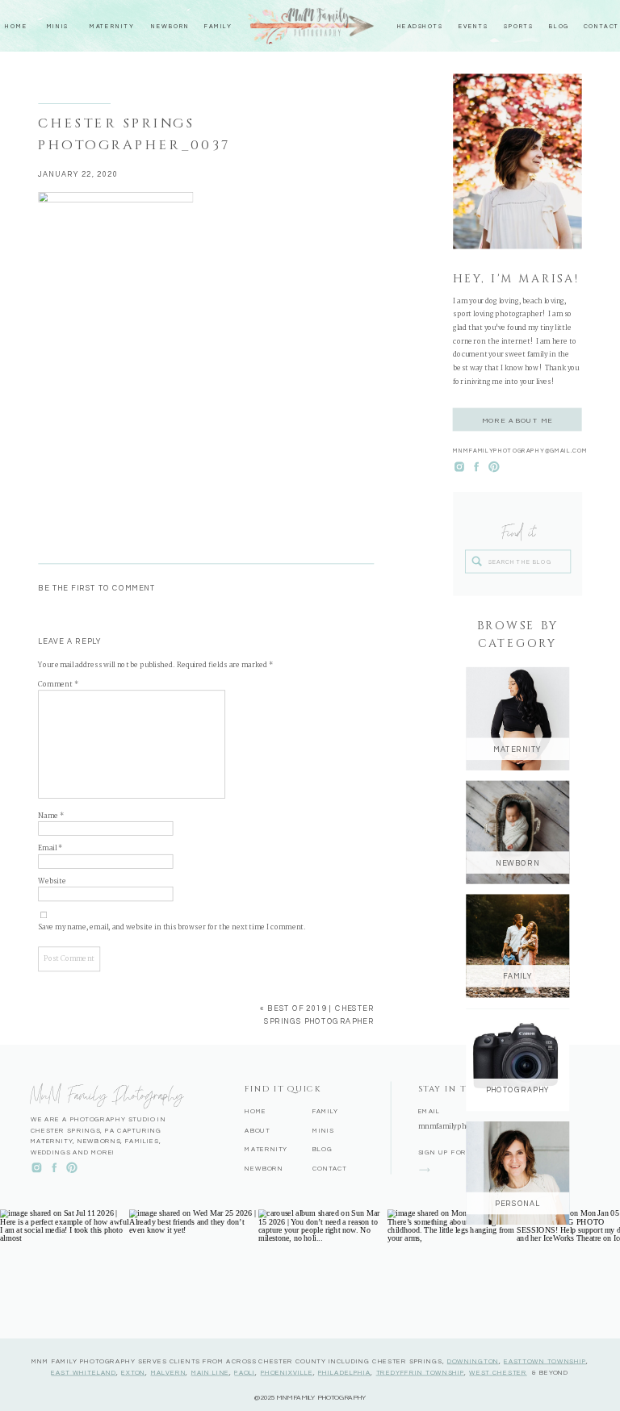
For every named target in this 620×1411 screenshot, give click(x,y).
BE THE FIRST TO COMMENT (96, 588)
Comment (58, 684)
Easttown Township (545, 1361)
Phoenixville (287, 1372)
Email (50, 849)
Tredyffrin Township (420, 1372)
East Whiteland (83, 1372)
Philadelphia (344, 1372)
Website (52, 881)
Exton (133, 1372)
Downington (473, 1361)
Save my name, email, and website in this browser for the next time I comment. (172, 928)
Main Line (210, 1372)
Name (51, 815)
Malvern (168, 1372)
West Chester (497, 1372)
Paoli (244, 1372)
